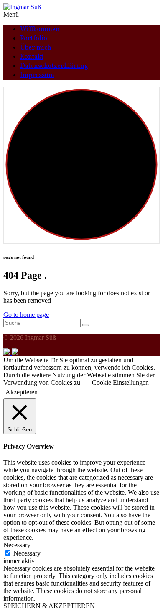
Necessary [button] (17, 544)
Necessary (27, 553)
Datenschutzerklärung (54, 66)
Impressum (37, 75)
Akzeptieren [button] (21, 392)
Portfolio (33, 38)
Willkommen (40, 29)
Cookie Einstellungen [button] (120, 382)
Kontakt (31, 57)
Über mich (35, 47)
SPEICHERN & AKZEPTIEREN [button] (49, 605)
